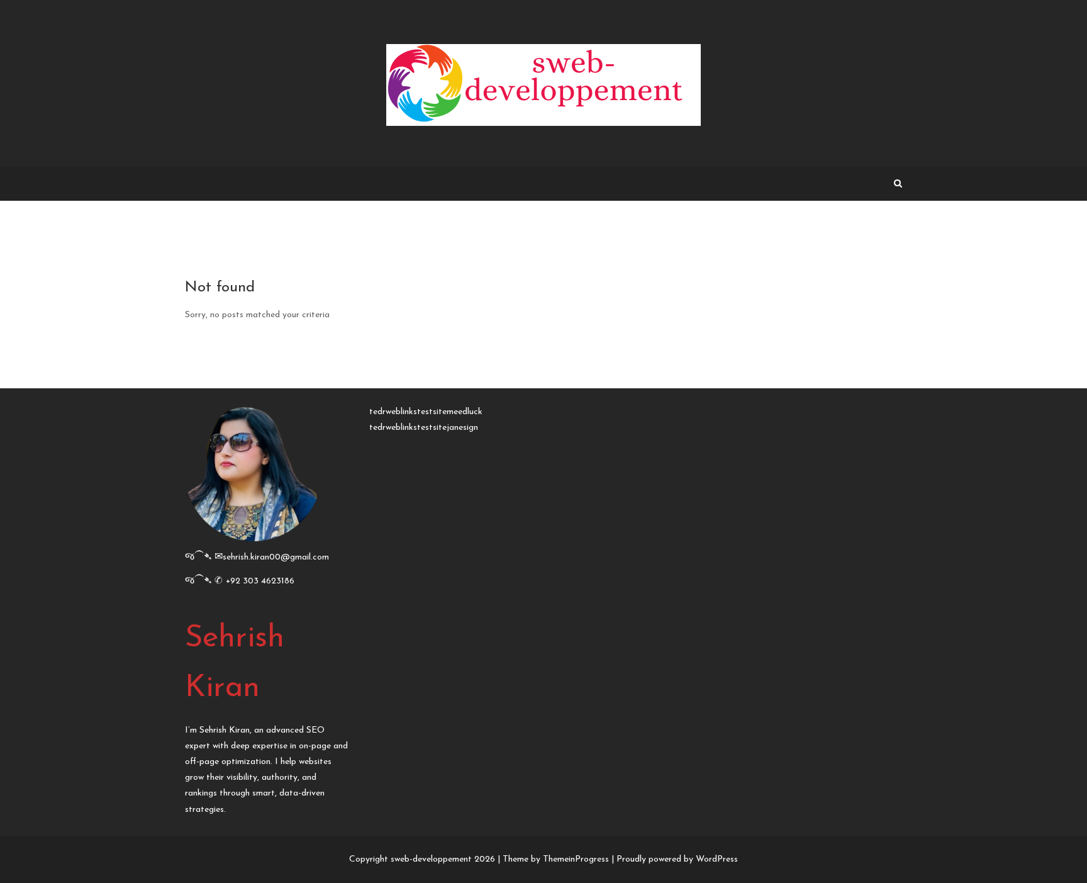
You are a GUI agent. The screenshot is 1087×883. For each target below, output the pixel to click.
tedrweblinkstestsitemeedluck (425, 412)
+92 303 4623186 (260, 581)
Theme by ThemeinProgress (556, 859)
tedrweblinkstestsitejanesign (423, 427)
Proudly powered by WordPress (677, 859)
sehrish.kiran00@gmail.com (276, 557)
